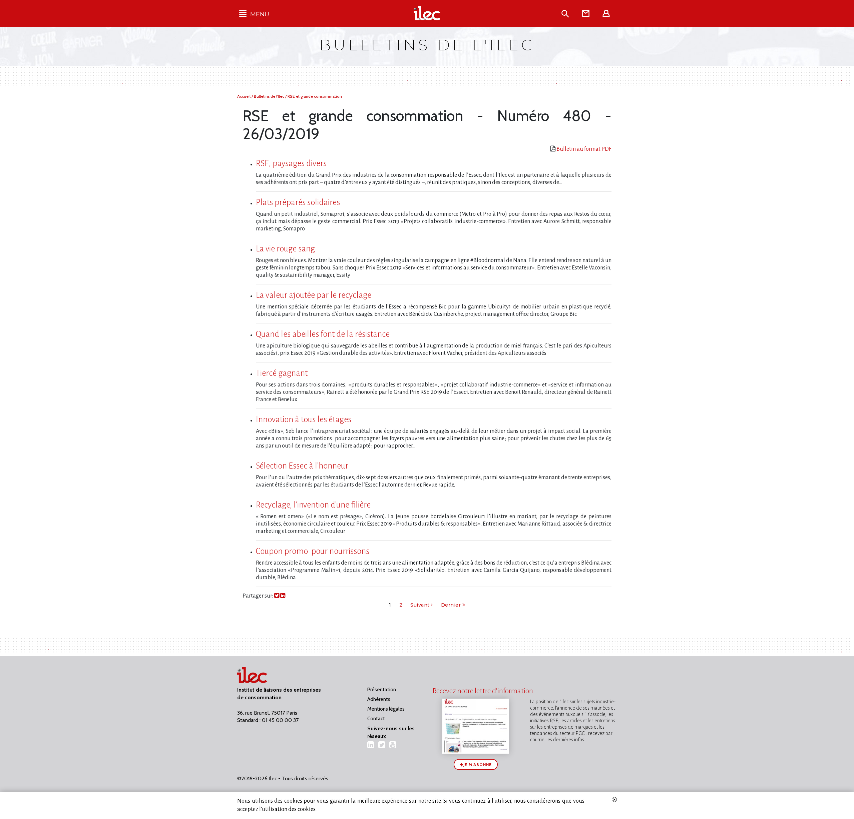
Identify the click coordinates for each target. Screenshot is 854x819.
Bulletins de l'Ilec (269, 96)
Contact (376, 719)
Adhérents (378, 699)
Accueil (244, 96)
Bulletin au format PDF (583, 149)
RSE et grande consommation (315, 96)
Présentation (381, 690)
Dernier (451, 605)
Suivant (420, 605)
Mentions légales (386, 709)
